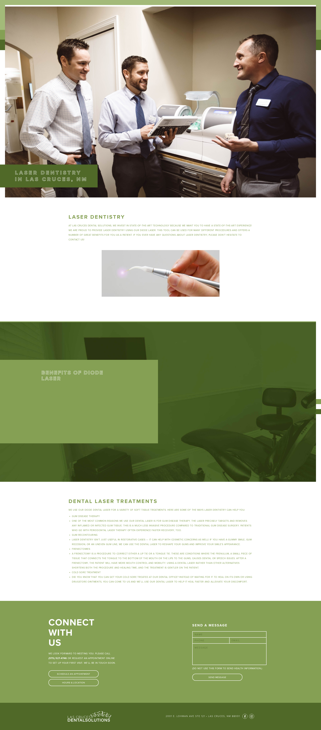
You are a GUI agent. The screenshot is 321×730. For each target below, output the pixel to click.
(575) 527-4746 (57, 658)
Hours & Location (73, 682)
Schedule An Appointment (73, 674)
